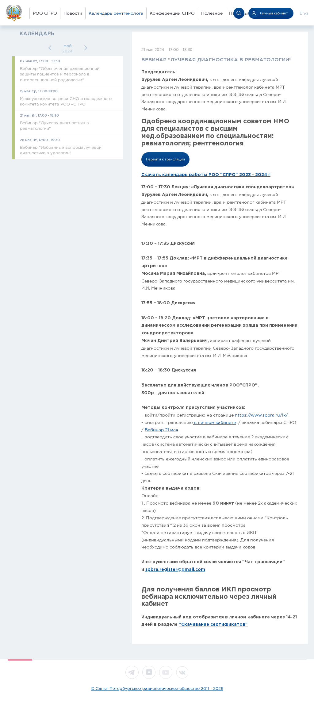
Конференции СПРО (172, 13)
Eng (304, 13)
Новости (72, 13)
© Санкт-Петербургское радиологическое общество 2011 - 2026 (157, 688)
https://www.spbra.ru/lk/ (261, 415)
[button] (51, 48)
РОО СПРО (45, 13)
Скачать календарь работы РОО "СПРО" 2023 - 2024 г (205, 175)
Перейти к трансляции (165, 159)
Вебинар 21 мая (161, 429)
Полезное (212, 13)
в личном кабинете (214, 422)
